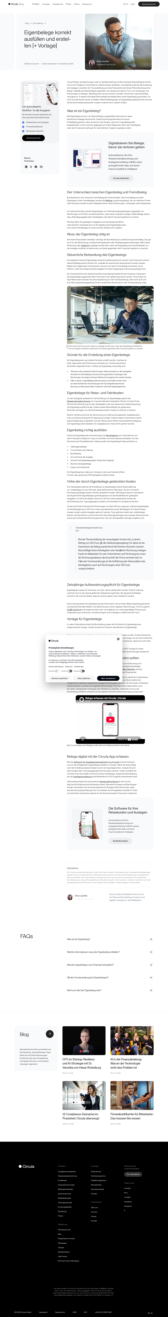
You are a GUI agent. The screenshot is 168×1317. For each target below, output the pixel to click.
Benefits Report (63, 1252)
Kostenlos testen (120, 841)
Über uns (94, 1207)
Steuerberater (96, 1185)
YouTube (127, 1197)
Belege (109, 200)
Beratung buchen (149, 4)
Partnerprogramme (98, 1176)
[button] (36, 4)
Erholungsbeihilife (64, 1207)
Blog (59, 1234)
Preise (60, 1216)
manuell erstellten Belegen (122, 669)
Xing (125, 1193)
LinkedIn (127, 1188)
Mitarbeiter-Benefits (65, 1189)
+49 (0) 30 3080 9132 (103, 1312)
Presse (93, 1216)
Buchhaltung (112, 435)
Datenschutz (60, 1312)
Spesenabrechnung (109, 781)
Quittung (85, 245)
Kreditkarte (62, 1180)
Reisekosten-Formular (66, 1239)
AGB (74, 1312)
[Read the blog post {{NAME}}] (84, 1040)
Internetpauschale (65, 1203)
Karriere (94, 1212)
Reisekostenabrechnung (78, 401)
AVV (85, 1312)
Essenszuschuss (64, 1194)
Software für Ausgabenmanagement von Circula (96, 762)
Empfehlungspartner (98, 1180)
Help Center (62, 1256)
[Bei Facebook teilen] (36, 166)
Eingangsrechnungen (66, 1185)
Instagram (128, 1206)
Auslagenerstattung (82, 776)
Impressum (43, 1312)
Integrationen (96, 1171)
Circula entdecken (121, 178)
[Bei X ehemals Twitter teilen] (31, 166)
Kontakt (94, 1221)
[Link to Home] (13, 4)
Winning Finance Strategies (68, 1261)
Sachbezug (62, 1211)
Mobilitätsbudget (64, 1198)
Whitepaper (62, 1243)
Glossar (61, 1248)
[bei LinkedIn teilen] (26, 166)
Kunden (94, 1194)
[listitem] (68, 4)
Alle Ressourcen (64, 1230)
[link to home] (26, 1167)
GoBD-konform (74, 609)
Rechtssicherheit (97, 1189)
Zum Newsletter (133, 1174)
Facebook (128, 1202)
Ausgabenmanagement (67, 1171)
